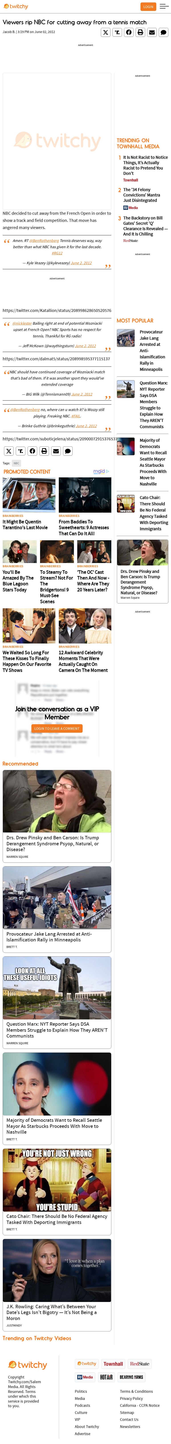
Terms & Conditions (136, 1392)
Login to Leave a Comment (57, 728)
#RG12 (57, 254)
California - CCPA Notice (140, 1406)
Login (148, 6)
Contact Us (129, 1420)
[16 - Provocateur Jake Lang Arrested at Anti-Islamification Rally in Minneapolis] (126, 338)
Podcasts (82, 1406)
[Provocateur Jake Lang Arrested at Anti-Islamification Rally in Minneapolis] (57, 897)
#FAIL (75, 417)
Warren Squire (17, 857)
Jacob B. (9, 32)
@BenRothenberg (44, 241)
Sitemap (127, 1413)
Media (80, 1399)
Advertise (82, 1434)
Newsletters (130, 1427)
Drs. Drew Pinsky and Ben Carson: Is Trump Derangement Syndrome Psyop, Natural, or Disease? (52, 843)
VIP (77, 1420)
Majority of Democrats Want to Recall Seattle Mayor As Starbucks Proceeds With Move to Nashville (54, 1126)
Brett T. (11, 947)
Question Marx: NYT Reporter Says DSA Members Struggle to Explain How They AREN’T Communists (57, 1030)
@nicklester (22, 324)
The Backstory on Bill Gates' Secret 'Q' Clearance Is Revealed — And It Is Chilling (145, 226)
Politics (81, 1392)
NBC (16, 463)
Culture (81, 1413)
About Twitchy (87, 1427)
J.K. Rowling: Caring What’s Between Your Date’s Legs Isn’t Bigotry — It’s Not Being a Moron (51, 1312)
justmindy (14, 1325)
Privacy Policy (131, 1399)
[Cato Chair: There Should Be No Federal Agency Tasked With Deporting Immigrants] (57, 1180)
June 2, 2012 (81, 263)
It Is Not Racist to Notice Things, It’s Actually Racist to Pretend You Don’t (145, 165)
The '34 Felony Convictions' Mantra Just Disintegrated (141, 195)
